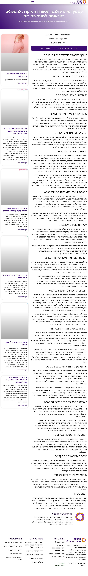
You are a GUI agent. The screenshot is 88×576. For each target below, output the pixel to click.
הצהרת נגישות (60, 565)
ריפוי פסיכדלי (60, 545)
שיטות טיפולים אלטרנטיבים (34, 555)
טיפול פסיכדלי (59, 542)
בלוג (61, 21)
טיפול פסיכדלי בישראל (56, 554)
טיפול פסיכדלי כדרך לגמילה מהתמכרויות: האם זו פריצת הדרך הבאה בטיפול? (34, 545)
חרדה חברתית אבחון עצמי (34, 551)
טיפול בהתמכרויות (58, 548)
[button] (33, 2)
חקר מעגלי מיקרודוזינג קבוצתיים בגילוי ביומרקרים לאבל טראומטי (16, 379)
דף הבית (66, 21)
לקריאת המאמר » (21, 83)
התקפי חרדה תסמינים (36, 558)
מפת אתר (61, 563)
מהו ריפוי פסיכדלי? (58, 557)
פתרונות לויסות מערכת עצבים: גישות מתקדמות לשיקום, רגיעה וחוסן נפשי (15, 131)
